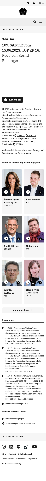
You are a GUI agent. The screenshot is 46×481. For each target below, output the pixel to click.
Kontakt (12, 454)
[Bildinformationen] (18, 192)
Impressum (32, 459)
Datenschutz (21, 459)
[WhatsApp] (26, 447)
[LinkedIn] (11, 447)
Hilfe (4, 454)
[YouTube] (34, 447)
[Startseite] (23, 11)
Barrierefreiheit (8, 459)
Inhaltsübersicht (25, 454)
